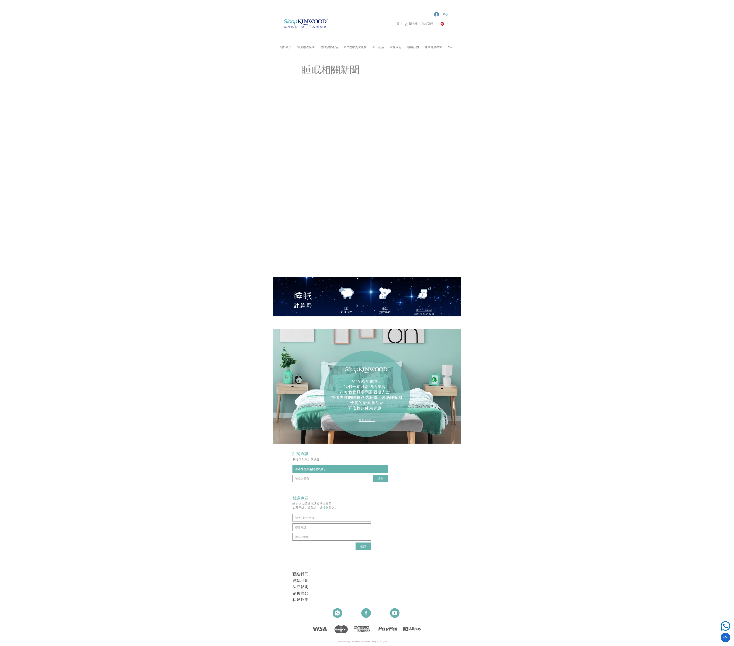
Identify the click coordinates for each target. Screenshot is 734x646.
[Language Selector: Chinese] (444, 24)
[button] (406, 24)
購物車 (413, 23)
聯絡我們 (427, 23)
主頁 (396, 23)
